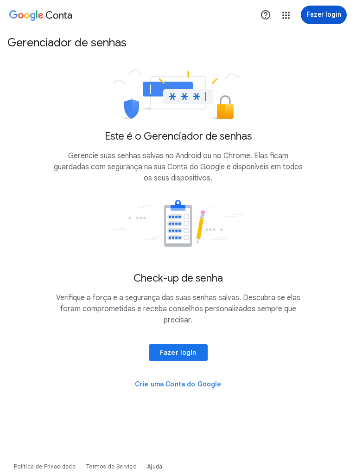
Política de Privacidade (45, 466)
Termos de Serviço (111, 466)
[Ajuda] (265, 15)
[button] (286, 15)
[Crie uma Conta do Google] (178, 384)
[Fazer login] (178, 352)
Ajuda (155, 466)
